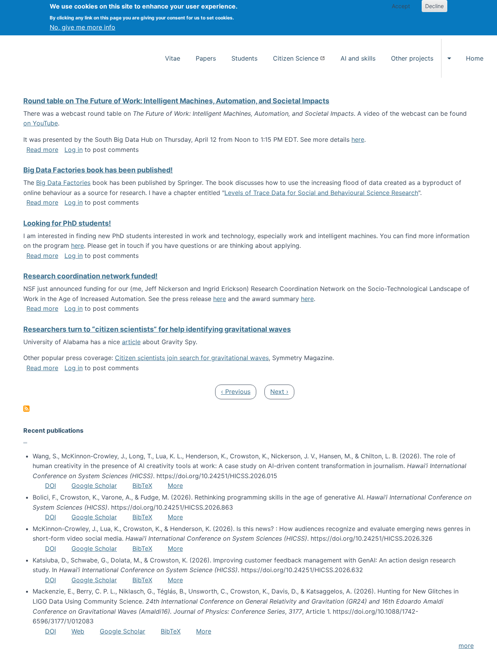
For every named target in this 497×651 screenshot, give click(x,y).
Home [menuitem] (474, 58)
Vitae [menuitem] (172, 58)
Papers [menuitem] (206, 58)
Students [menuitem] (244, 58)
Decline (434, 6)
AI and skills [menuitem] (358, 58)
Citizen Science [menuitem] (295, 58)
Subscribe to (26, 409)
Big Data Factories (63, 182)
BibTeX (142, 485)
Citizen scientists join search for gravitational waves (192, 358)
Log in (73, 149)
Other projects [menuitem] (412, 58)
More (175, 485)
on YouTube (40, 123)
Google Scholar (94, 485)
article (131, 342)
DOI (50, 485)
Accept (401, 6)
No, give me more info (82, 27)
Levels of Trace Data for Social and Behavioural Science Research (321, 193)
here (357, 139)
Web (77, 631)
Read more (42, 149)
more (466, 645)
